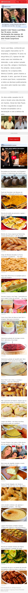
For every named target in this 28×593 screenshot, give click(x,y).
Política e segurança (10, 589)
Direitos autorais (4, 590)
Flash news (23, 1)
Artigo (17, 1)
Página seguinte (14, 139)
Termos (17, 589)
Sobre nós (3, 589)
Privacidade (21, 589)
